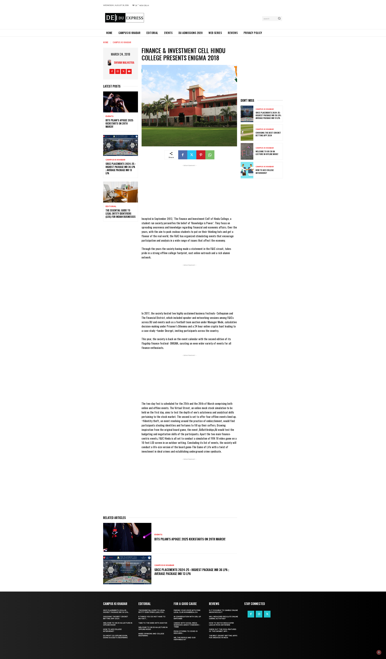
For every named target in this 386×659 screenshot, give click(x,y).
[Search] (279, 18)
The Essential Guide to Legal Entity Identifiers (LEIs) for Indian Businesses (121, 214)
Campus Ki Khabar (122, 42)
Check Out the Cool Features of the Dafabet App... (222, 630)
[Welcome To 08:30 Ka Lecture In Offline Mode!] (247, 151)
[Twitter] (123, 71)
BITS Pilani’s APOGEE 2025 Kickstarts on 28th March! (119, 123)
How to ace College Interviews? (265, 171)
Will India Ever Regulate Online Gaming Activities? (223, 618)
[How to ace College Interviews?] (247, 170)
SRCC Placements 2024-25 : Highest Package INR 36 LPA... (116, 611)
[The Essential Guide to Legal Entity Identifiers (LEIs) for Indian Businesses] (120, 192)
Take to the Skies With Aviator (152, 623)
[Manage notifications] (379, 652)
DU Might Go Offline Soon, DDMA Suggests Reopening (115, 637)
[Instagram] (117, 71)
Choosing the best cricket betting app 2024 (268, 134)
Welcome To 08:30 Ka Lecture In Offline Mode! (267, 153)
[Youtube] (129, 71)
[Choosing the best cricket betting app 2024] (247, 132)
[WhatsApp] (209, 154)
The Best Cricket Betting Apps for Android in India (223, 637)
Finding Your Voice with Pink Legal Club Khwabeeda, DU (187, 611)
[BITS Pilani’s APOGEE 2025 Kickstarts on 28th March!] (120, 101)
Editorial (111, 206)
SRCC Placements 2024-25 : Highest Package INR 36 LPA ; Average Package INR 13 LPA (121, 168)
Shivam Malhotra (124, 62)
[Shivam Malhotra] (110, 62)
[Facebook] (111, 71)
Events (109, 116)
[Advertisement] (204, 18)
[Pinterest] (200, 154)
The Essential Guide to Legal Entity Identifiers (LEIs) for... (151, 611)
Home (105, 42)
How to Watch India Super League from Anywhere (221, 624)
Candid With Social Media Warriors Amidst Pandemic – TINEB (187, 625)
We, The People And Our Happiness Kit (185, 639)
